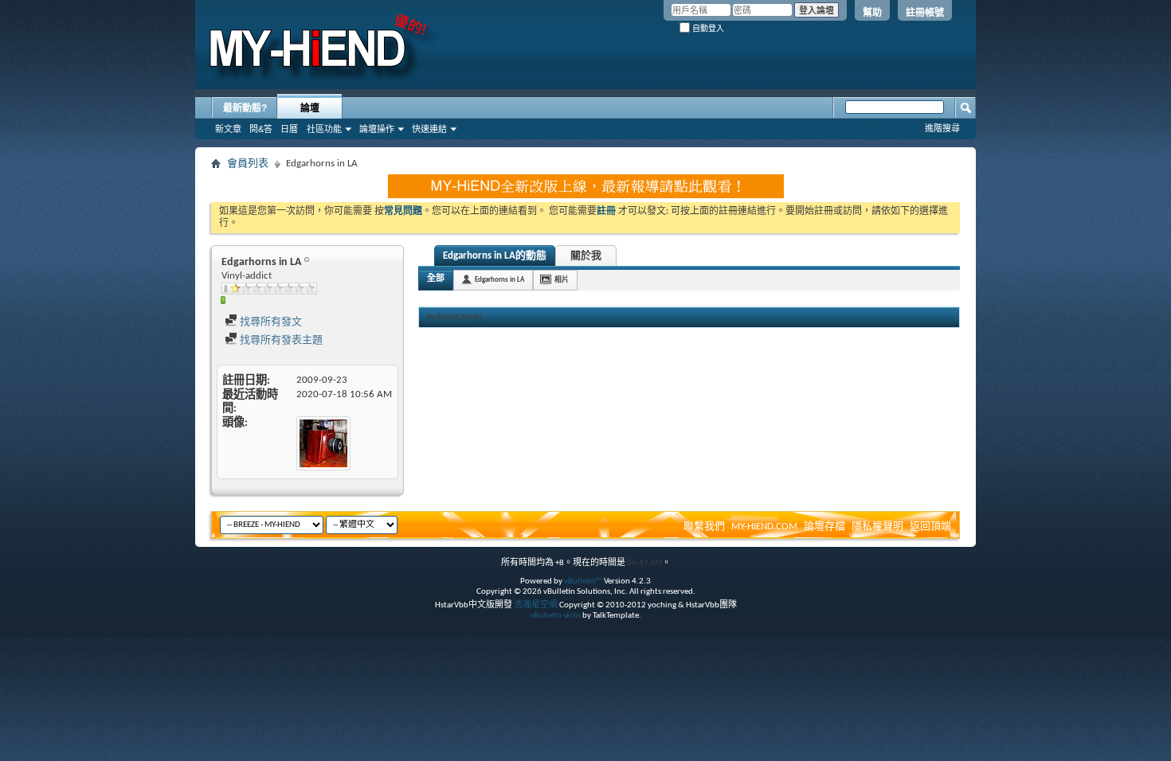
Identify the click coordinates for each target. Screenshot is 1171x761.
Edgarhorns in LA (499, 279)
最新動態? (245, 108)
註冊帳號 (925, 12)
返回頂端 (930, 526)
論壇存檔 (824, 526)
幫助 (872, 12)
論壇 (309, 108)
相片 (561, 279)
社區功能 (324, 129)
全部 (436, 279)
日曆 (289, 129)
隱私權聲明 (877, 526)
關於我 (585, 256)
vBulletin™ (583, 581)
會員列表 (247, 163)
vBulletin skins (555, 615)
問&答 (260, 129)
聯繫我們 (704, 526)
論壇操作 (376, 129)
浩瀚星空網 (536, 605)
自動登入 (707, 28)
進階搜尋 (942, 128)
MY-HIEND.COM (764, 526)
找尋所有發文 (269, 322)
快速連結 (429, 129)
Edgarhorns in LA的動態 (494, 256)
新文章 (228, 129)
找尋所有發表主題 (280, 340)
